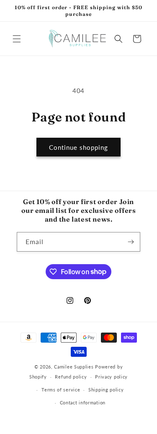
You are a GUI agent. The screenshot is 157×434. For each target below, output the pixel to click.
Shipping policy (106, 389)
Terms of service (60, 389)
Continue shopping (78, 147)
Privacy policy (111, 376)
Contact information (83, 402)
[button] (17, 39)
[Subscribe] (130, 242)
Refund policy (71, 376)
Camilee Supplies (73, 366)
